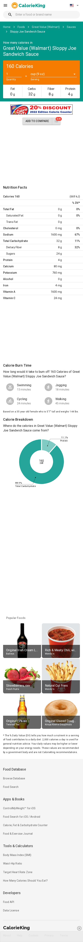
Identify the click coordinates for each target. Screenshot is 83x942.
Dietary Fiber (14, 247)
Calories (8, 196)
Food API (8, 902)
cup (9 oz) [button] (38, 74)
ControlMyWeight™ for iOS (19, 808)
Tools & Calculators (18, 846)
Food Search (11, 786)
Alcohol (8, 279)
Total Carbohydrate (15, 240)
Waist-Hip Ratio (12, 863)
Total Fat (8, 209)
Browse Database (14, 778)
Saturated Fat (14, 215)
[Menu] (5, 5)
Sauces (71, 26)
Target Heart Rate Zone (17, 872)
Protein (8, 260)
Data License (11, 910)
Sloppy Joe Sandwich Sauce (27, 31)
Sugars (10, 253)
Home (7, 26)
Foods (21, 26)
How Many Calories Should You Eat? (25, 880)
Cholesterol (10, 228)
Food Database (14, 769)
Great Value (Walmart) (46, 26)
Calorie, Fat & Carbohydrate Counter (25, 825)
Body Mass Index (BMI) (17, 855)
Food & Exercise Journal (18, 833)
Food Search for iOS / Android (21, 816)
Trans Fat (12, 221)
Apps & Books (14, 799)
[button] (74, 5)
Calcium (8, 266)
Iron (5, 285)
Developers (12, 893)
